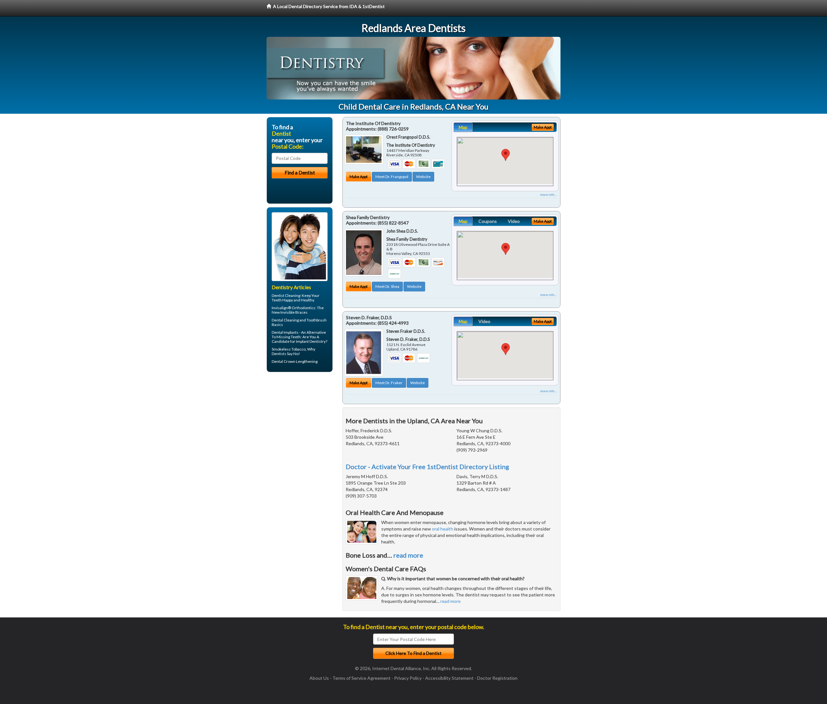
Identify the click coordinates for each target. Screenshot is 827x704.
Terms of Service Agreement (361, 678)
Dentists (279, 353)
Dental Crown (283, 361)
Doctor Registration (497, 678)
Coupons (487, 221)
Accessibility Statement (449, 678)
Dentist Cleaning (286, 295)
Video (514, 221)
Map (463, 127)
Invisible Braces (294, 312)
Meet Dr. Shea (387, 286)
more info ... (548, 194)
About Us (319, 678)
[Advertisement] (300, 427)
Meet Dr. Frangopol (391, 176)
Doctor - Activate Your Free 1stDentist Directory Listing (427, 466)
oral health (442, 528)
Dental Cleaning (285, 320)
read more (408, 555)
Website (423, 176)
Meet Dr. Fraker (389, 382)
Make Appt (359, 176)
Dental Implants (285, 332)
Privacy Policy (408, 678)
